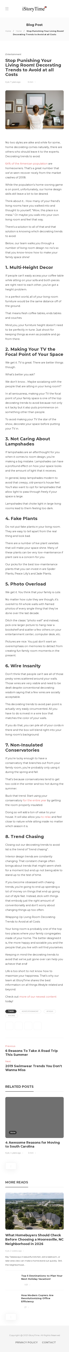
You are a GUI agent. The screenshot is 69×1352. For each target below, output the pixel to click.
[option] (34, 1126)
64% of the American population (26, 163)
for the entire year (34, 800)
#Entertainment (30, 1011)
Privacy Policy (26, 1342)
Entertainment (13, 54)
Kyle (7, 82)
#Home (11, 1015)
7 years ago (15, 82)
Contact (49, 1342)
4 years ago (15, 1153)
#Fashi (50, 1011)
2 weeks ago (16, 1251)
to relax (46, 817)
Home (8, 31)
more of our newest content (37, 996)
